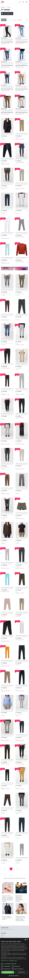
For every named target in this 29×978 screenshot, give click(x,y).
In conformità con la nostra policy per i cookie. (17, 958)
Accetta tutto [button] (7, 972)
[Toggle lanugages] (19, 2)
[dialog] (14, 958)
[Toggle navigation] (26, 2)
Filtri (4, 19)
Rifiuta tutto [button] (21, 972)
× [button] (27, 939)
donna (2, 935)
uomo (2, 937)
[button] (14, 960)
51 (17, 868)
